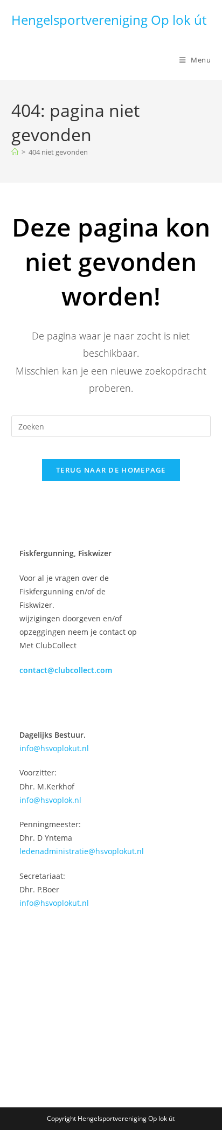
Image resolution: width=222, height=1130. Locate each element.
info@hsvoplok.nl (50, 800)
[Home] (14, 152)
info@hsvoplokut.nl (54, 748)
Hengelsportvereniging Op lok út (108, 20)
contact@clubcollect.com (65, 670)
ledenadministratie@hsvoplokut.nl (81, 851)
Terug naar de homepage (111, 470)
